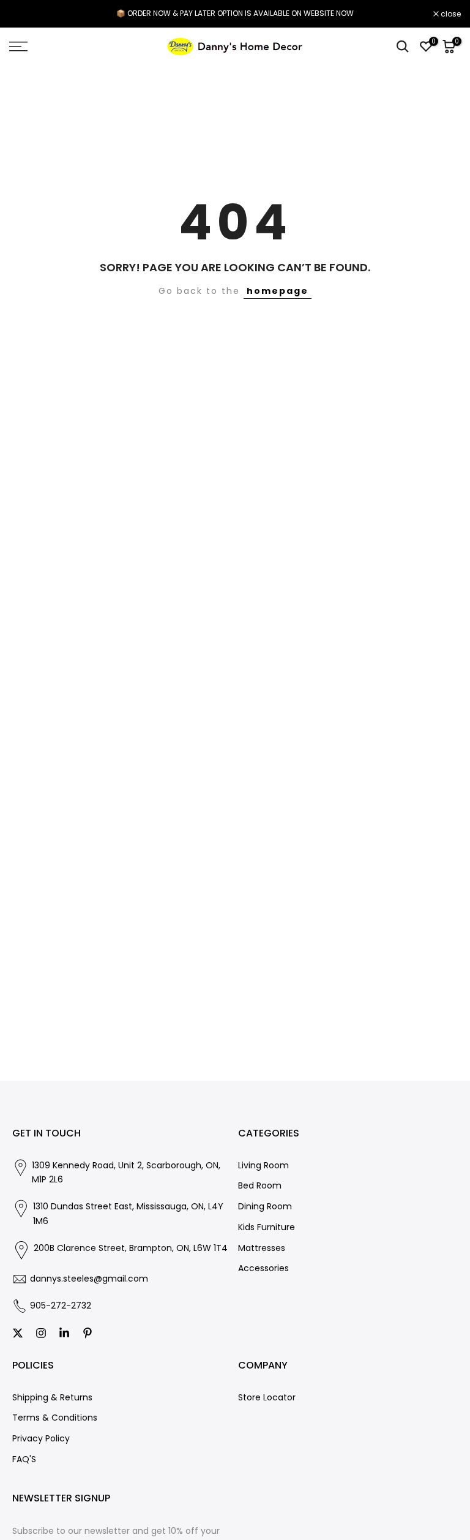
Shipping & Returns (52, 1397)
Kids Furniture (266, 1227)
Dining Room (265, 1206)
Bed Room (260, 1186)
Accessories (263, 1268)
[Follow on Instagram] (41, 1333)
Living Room (263, 1165)
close (26, 14)
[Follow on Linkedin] (64, 1333)
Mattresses (261, 1248)
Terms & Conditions (54, 1418)
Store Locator (267, 1397)
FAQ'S (24, 1459)
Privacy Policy (41, 1438)
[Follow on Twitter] (17, 1333)
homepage (277, 291)
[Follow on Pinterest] (87, 1333)
